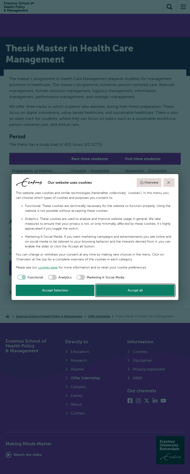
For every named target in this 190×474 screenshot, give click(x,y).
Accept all (135, 290)
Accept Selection (55, 290)
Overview (151, 182)
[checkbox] (29, 277)
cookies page (48, 267)
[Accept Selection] (168, 182)
